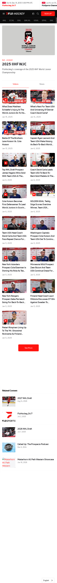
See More (28, 348)
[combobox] (48, 580)
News (42, 84)
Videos (15, 84)
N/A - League (7, 60)
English (46, 580)
